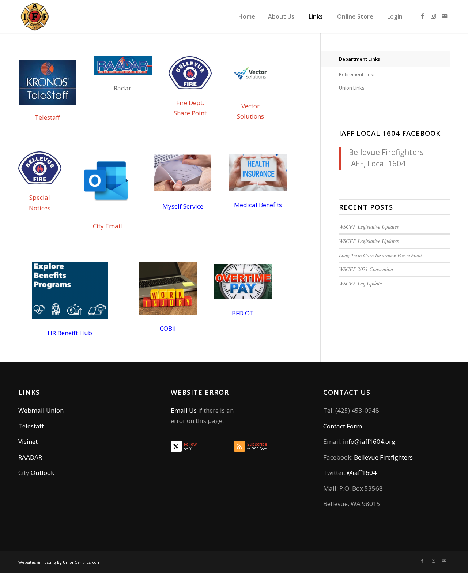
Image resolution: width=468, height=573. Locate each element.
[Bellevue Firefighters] (34, 16)
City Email (107, 226)
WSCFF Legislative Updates (369, 226)
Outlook (42, 472)
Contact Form (342, 426)
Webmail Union (41, 410)
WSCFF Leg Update (360, 283)
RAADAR (30, 457)
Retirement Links (357, 74)
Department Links (359, 59)
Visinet (28, 441)
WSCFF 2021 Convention (366, 269)
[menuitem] (246, 16)
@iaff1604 (362, 472)
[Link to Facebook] (422, 16)
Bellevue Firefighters (383, 457)
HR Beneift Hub (70, 333)
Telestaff (47, 117)
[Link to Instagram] (433, 16)
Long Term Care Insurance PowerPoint (380, 255)
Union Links (352, 88)
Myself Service (182, 206)
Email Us (184, 410)
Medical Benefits (258, 205)
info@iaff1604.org (369, 441)
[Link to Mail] (444, 16)
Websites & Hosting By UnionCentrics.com (59, 562)
